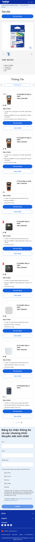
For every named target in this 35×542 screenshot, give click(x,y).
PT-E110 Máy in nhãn (24, 181)
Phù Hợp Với (17, 85)
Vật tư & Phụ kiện (24, 5)
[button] (3, 54)
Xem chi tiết (17, 128)
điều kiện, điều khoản (11, 500)
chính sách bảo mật (24, 498)
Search (29, 2)
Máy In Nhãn (7, 483)
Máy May (6, 487)
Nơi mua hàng (17, 16)
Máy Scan (6, 480)
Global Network (12, 531)
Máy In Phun (7, 472)
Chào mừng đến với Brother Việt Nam (10, 5)
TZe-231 (3, 7)
